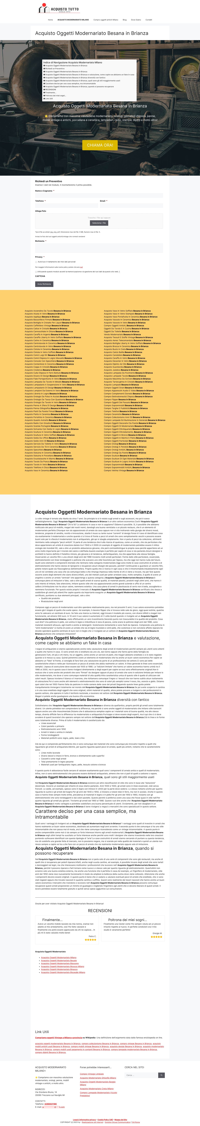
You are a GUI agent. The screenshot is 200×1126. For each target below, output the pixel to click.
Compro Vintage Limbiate (92, 1074)
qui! (81, 267)
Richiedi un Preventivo (54, 68)
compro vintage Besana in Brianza (136, 1043)
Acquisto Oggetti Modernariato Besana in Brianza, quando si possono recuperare (79, 86)
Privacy (40, 257)
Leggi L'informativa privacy (84, 1120)
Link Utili (49, 99)
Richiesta (40, 241)
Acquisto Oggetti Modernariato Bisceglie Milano (63, 972)
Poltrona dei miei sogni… (55, 95)
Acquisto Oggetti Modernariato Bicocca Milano (62, 966)
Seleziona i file (99, 223)
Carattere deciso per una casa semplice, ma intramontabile (70, 83)
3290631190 (50, 1104)
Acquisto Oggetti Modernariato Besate (59, 960)
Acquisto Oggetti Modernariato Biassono (60, 963)
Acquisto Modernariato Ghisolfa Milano (98, 1078)
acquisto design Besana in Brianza (126, 1046)
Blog (125, 20)
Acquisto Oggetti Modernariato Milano (58, 957)
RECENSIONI (50, 89)
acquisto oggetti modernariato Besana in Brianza (57, 1043)
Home (50, 20)
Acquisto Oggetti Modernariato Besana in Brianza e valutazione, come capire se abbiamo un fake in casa (89, 75)
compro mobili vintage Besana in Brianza (90, 1046)
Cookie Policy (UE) (105, 1120)
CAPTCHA (40, 276)
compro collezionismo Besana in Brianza (100, 1043)
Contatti (149, 20)
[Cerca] (161, 1075)
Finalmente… (50, 92)
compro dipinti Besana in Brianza (50, 1052)
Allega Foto (40, 211)
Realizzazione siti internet (92, 1122)
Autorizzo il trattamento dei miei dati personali (57, 262)
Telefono (40, 201)
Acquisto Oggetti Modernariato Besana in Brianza (66, 65)
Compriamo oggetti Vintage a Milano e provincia (58, 1037)
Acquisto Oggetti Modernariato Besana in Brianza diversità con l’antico (75, 78)
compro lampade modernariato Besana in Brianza (134, 1049)
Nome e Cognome (44, 191)
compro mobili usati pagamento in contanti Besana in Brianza (81, 1049)
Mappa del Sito (121, 1120)
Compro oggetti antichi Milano (106, 20)
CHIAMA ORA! (100, 145)
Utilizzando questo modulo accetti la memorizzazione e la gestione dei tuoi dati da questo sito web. (78, 272)
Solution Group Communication (118, 1122)
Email (103, 201)
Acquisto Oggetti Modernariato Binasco (59, 969)
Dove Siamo (136, 20)
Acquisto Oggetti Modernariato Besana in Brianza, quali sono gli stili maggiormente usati (82, 81)
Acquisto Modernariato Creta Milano (97, 1089)
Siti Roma (136, 1122)
